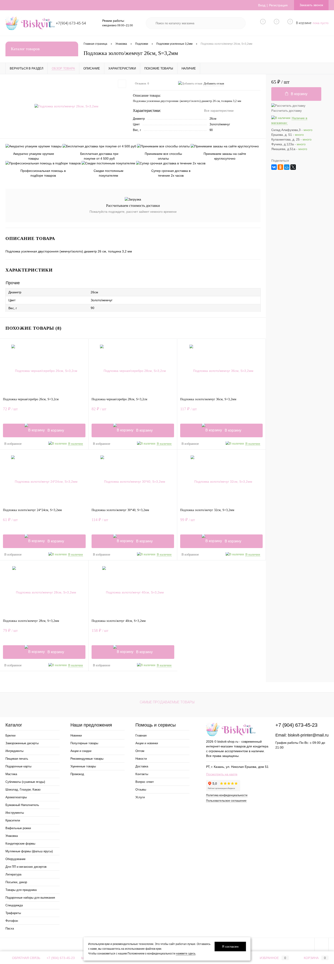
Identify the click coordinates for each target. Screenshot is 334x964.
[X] (293, 167)
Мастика (11, 774)
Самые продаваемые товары (167, 702)
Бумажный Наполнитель (22, 805)
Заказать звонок (311, 5)
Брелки (10, 735)
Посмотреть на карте (221, 774)
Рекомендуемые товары (86, 758)
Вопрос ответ (144, 782)
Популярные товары (84, 743)
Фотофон (11, 920)
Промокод (77, 774)
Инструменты (14, 812)
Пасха (9, 928)
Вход (261, 5)
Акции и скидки (80, 751)
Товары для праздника (21, 890)
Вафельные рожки (18, 828)
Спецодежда (14, 905)
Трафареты (13, 913)
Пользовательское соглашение (226, 800)
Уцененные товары (83, 766)
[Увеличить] (66, 106)
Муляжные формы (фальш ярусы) (29, 851)
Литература (13, 874)
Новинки (76, 735)
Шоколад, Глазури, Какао (22, 789)
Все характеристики (219, 110)
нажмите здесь (185, 953)
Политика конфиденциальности (226, 795)
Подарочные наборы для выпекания (30, 897)
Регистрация (278, 5)
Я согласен (230, 946)
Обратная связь (25, 958)
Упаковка (11, 836)
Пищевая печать (16, 758)
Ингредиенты (14, 751)
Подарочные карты (18, 766)
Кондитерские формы (20, 843)
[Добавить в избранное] (122, 84)
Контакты (141, 774)
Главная (141, 735)
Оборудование (15, 859)
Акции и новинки (146, 743)
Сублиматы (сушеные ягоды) (25, 782)
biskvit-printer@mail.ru (308, 735)
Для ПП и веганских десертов (26, 866)
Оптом (139, 751)
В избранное (13, 443)
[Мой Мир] (286, 167)
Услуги (140, 797)
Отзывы (140, 789)
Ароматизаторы (16, 797)
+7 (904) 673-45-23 (61, 958)
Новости (141, 758)
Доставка (141, 766)
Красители (12, 820)
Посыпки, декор (16, 882)
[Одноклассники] (280, 167)
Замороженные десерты (22, 743)
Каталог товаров (25, 49)
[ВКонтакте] (274, 167)
